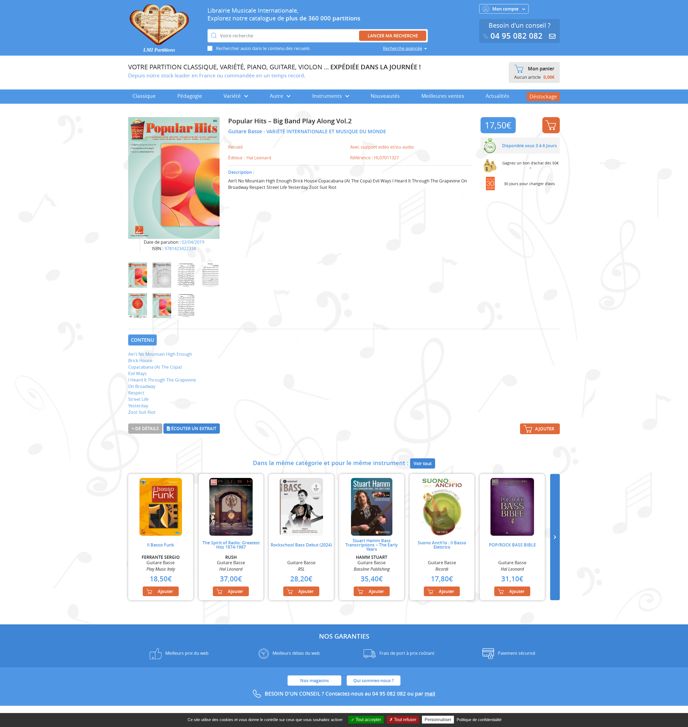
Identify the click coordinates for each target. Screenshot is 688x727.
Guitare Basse (245, 131)
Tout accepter (367, 719)
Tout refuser (404, 719)
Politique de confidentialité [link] (479, 719)
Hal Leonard (258, 158)
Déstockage (543, 96)
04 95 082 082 (516, 36)
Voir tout (423, 463)
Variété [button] (233, 95)
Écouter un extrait (193, 428)
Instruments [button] (327, 95)
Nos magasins (314, 680)
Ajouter (551, 125)
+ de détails (145, 428)
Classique (144, 95)
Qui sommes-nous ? (373, 680)
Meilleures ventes (442, 95)
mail (430, 693)
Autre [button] (277, 95)
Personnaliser (438, 719)
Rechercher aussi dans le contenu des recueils (263, 48)
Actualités (497, 95)
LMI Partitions (159, 50)
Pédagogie (189, 95)
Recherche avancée (402, 48)
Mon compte (505, 9)
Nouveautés (385, 95)
